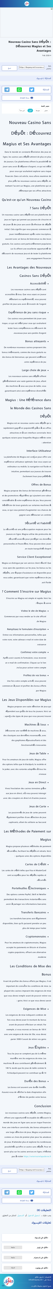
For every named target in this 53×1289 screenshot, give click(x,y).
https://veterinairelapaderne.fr (37, 1156)
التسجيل (20, 1215)
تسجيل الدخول (33, 1215)
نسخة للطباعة (24, 98)
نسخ (9, 68)
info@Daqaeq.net (36, 1279)
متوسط (38, 110)
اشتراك (13, 1268)
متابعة (13, 1247)
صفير (46, 110)
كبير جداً (22, 110)
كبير (30, 110)
